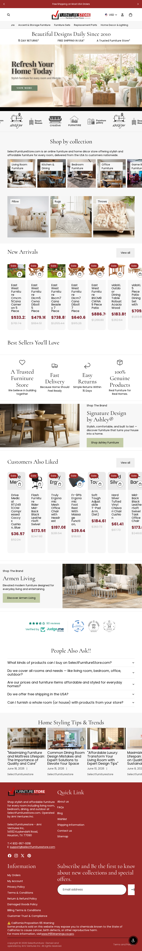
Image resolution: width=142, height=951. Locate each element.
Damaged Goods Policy (22, 904)
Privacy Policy (16, 887)
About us (63, 801)
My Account (15, 881)
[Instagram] (16, 855)
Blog (60, 813)
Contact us (64, 831)
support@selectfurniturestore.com (32, 847)
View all (125, 253)
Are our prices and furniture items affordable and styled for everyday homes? (64, 684)
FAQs (60, 807)
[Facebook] (9, 855)
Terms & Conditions (20, 893)
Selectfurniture (36, 943)
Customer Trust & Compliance (27, 916)
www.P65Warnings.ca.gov (57, 934)
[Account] (122, 15)
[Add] (19, 274)
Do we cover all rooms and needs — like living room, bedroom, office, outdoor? (64, 672)
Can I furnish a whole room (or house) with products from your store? (65, 702)
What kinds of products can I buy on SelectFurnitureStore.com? (59, 662)
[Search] (8, 15)
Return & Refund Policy (22, 898)
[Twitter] (22, 855)
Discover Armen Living (21, 598)
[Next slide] (138, 4)
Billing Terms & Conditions (24, 910)
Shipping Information (70, 825)
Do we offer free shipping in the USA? (37, 694)
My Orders (14, 875)
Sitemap (62, 836)
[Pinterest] (29, 855)
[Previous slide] (4, 4)
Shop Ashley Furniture (105, 442)
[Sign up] (133, 889)
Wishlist (62, 819)
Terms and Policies (124, 944)
